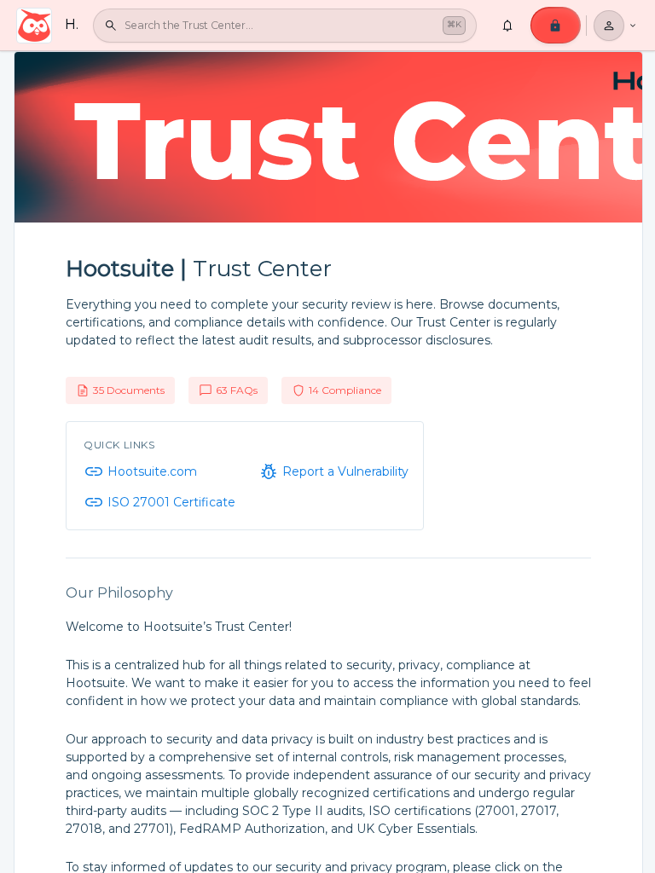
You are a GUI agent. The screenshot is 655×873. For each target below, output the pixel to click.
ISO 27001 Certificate (171, 502)
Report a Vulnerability (345, 471)
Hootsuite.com (152, 471)
